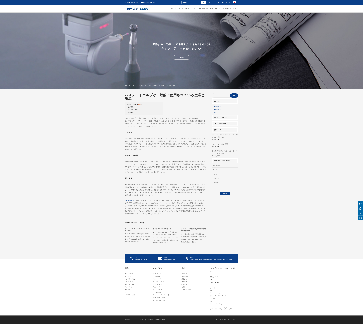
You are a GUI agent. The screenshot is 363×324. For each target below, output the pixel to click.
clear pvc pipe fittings (216, 304)
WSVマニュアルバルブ (183, 8)
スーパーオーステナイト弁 (161, 295)
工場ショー (185, 279)
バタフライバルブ (130, 279)
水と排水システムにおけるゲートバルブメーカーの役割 (224, 153)
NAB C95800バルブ (159, 297)
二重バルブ (156, 287)
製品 (127, 268)
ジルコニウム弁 (157, 289)
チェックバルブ (129, 287)
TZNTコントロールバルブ (200, 8)
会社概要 (184, 273)
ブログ (139, 85)
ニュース (216, 2)
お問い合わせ (226, 2)
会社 (210, 2)
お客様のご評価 (186, 289)
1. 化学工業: (130, 107)
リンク (212, 301)
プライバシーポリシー (231, 320)
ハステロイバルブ (158, 281)
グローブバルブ (129, 284)
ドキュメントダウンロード (218, 296)
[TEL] (360, 213)
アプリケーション (225, 8)
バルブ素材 (214, 8)
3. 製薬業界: (130, 112)
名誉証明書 (185, 276)
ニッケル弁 (156, 276)
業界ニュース (218, 109)
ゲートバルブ (129, 276)
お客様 (183, 287)
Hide (139, 104)
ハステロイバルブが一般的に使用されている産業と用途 (158, 85)
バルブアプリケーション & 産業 (222, 270)
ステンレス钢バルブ (159, 300)
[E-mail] (360, 203)
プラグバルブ (129, 281)
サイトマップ (220, 320)
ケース (212, 279)
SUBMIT (225, 193)
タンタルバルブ (157, 292)
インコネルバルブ (158, 284)
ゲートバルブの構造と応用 (162, 229)
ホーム (172, 8)
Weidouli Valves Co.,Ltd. (137, 320)
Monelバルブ (157, 279)
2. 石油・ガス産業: (132, 109)
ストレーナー (129, 292)
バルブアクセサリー (131, 295)
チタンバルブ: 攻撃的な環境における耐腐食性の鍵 (193, 230)
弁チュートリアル (215, 293)
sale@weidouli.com (149, 2)
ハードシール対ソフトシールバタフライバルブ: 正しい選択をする (225, 137)
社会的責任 (185, 284)
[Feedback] (360, 218)
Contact (181, 57)
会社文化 (184, 281)
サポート (235, 8)
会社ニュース (218, 106)
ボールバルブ (129, 273)
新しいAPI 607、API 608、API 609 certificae (137, 229)
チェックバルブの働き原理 (220, 145)
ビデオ (212, 290)
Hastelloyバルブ (130, 200)
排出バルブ (128, 289)
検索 (234, 95)
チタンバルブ (157, 273)
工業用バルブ (214, 277)
